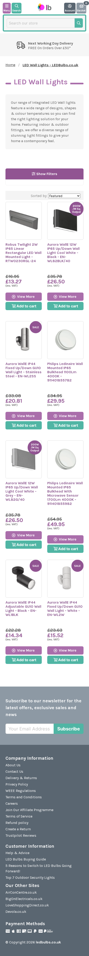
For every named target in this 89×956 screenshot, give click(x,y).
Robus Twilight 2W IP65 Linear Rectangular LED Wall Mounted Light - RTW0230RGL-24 (23, 252)
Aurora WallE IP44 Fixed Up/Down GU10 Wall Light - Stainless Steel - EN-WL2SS (23, 370)
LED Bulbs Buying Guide (25, 859)
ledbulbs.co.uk (48, 942)
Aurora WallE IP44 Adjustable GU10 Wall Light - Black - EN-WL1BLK (23, 608)
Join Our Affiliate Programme (29, 810)
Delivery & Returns (21, 778)
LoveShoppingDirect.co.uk (27, 905)
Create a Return (18, 829)
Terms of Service (18, 816)
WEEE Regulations (20, 790)
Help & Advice (17, 853)
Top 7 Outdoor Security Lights (30, 877)
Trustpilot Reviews (20, 835)
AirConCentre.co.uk (21, 892)
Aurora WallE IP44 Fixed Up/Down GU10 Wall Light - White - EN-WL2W (65, 608)
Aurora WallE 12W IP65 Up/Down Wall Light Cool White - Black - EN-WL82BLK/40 (63, 252)
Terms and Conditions (23, 797)
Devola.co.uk (15, 911)
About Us (13, 765)
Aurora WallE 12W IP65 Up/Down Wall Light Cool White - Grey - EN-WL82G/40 (21, 491)
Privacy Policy (16, 784)
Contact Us (14, 771)
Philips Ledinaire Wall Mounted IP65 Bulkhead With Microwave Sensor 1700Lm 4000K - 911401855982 (65, 493)
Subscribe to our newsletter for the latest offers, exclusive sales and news (43, 707)
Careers (11, 803)
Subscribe (68, 729)
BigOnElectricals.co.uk (23, 899)
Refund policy (16, 822)
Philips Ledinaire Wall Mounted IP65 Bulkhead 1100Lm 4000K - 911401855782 (65, 372)
